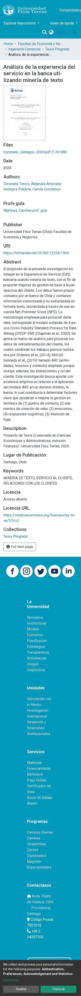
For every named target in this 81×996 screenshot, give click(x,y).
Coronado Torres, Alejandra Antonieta (32, 184)
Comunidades (70, 10)
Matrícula (34, 763)
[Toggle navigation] (74, 32)
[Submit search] (44, 32)
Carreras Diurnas (40, 832)
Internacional (37, 716)
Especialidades (39, 867)
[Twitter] (40, 571)
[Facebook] (12, 571)
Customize (11, 980)
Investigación (37, 710)
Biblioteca (35, 774)
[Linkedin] (68, 571)
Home (8, 44)
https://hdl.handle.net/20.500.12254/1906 (36, 253)
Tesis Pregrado (57, 49)
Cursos (32, 850)
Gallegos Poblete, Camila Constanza (32, 189)
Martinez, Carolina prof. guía (25, 210)
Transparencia (38, 652)
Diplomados (36, 856)
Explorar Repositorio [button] (20, 23)
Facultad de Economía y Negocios (40, 44)
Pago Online (36, 780)
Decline (21, 989)
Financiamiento (39, 768)
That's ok (58, 989)
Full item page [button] (21, 547)
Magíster (34, 861)
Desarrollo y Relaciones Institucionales (38, 728)
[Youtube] (54, 571)
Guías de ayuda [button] (62, 23)
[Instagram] (26, 571)
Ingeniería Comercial (24, 49)
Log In (61, 32)
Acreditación (37, 658)
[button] (51, 32)
